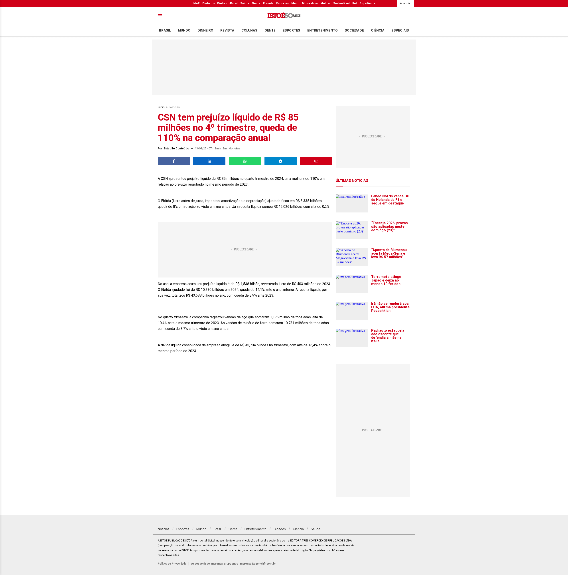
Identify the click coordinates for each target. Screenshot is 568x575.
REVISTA (227, 30)
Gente (256, 3)
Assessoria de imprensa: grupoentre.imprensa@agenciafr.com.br (233, 563)
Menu (295, 3)
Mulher (325, 3)
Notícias (175, 107)
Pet (354, 3)
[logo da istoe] (284, 16)
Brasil (165, 30)
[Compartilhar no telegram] (280, 161)
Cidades (280, 529)
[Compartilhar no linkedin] (209, 161)
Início (161, 107)
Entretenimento (322, 30)
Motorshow (310, 3)
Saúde (244, 3)
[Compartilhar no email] (316, 161)
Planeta (268, 3)
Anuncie (405, 3)
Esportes (282, 3)
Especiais (400, 30)
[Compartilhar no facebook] (174, 161)
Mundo (184, 30)
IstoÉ (196, 3)
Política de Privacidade (172, 563)
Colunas (249, 30)
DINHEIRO (205, 30)
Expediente (367, 3)
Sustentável (341, 3)
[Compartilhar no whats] (245, 161)
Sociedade (354, 30)
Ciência (378, 30)
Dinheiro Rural (227, 3)
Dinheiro (208, 3)
